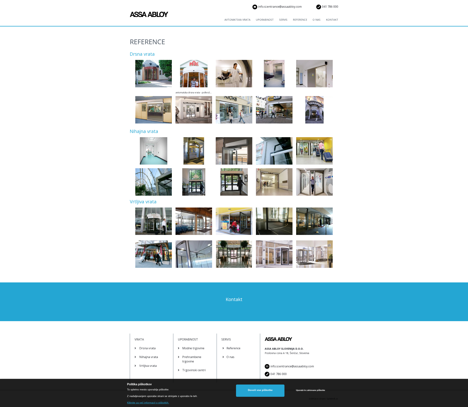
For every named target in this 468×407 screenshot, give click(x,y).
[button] (153, 74)
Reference (233, 348)
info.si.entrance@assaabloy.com (280, 7)
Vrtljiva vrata (143, 201)
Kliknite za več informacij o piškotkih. (148, 402)
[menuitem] (234, 21)
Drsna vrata (142, 54)
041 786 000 (330, 7)
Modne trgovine (193, 348)
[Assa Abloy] (149, 13)
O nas (230, 357)
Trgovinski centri (194, 370)
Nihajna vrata (144, 131)
